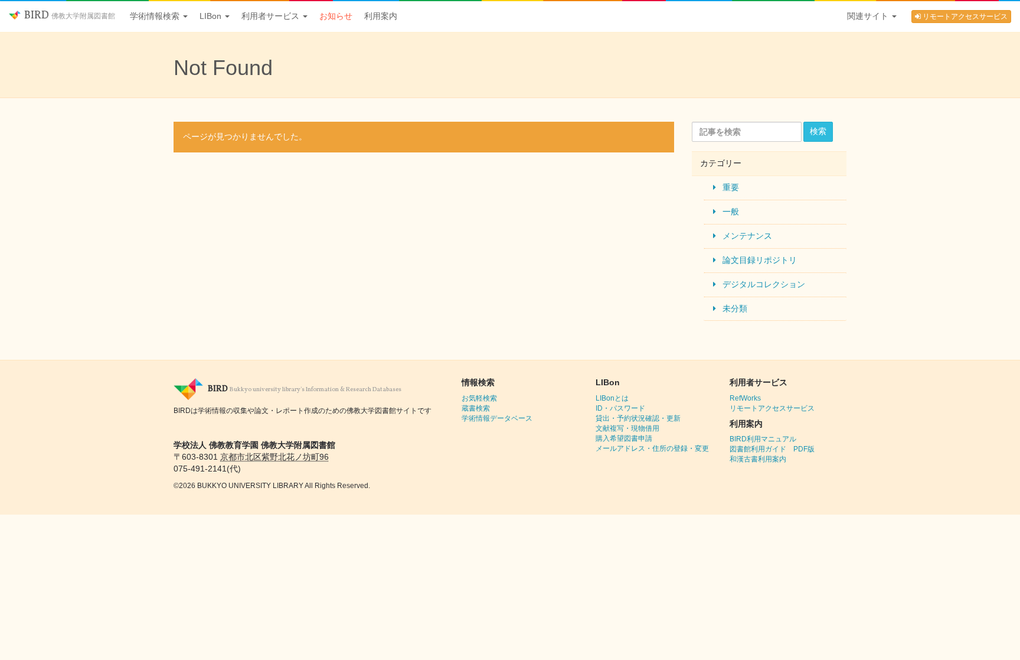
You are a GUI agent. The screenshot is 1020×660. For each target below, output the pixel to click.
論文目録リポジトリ (759, 260)
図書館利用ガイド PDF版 (772, 449)
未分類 (734, 308)
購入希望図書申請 (624, 438)
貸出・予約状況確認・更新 (638, 418)
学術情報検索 (156, 16)
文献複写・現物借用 (627, 428)
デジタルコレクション (763, 284)
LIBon (212, 16)
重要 (730, 187)
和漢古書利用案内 (758, 459)
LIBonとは (612, 398)
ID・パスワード (620, 408)
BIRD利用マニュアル (763, 439)
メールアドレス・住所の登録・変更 (652, 448)
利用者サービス (271, 16)
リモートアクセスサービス (964, 16)
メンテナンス (747, 235)
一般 (730, 211)
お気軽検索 (479, 398)
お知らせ (335, 16)
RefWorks (745, 398)
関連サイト (869, 16)
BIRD (68, 15)
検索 (818, 131)
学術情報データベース (497, 418)
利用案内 (380, 16)
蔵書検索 (476, 408)
